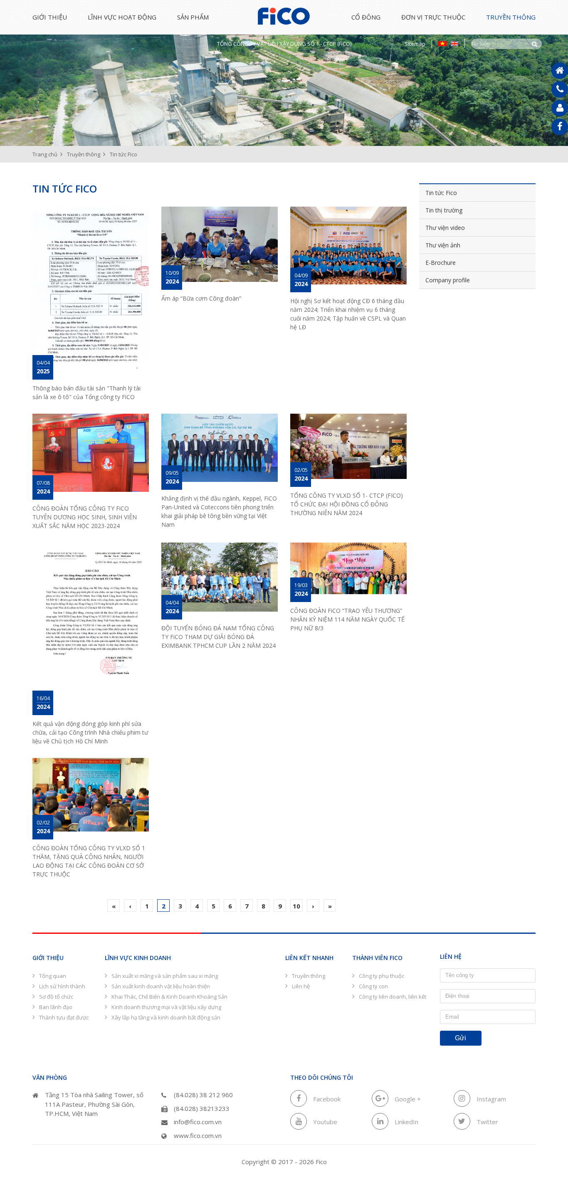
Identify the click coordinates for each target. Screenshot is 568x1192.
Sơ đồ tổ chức (56, 996)
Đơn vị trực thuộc (433, 17)
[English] (454, 43)
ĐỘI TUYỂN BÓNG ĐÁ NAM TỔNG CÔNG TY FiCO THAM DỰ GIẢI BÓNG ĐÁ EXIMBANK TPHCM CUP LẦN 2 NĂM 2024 (218, 636)
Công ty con (373, 986)
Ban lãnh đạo (55, 1007)
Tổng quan (52, 976)
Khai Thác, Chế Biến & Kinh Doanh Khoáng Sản (169, 996)
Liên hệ (301, 986)
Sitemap (415, 43)
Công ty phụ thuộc (381, 976)
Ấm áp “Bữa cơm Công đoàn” (201, 298)
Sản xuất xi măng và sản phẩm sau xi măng (164, 976)
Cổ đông (365, 17)
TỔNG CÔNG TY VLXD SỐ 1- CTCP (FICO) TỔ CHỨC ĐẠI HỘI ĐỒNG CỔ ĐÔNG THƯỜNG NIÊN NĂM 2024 (346, 504)
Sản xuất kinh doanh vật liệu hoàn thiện (160, 986)
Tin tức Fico (441, 193)
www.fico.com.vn (198, 1135)
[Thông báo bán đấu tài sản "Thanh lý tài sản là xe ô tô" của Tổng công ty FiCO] (90, 289)
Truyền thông (511, 17)
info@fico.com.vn (198, 1122)
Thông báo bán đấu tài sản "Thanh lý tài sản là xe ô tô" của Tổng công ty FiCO (86, 392)
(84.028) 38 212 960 (203, 1095)
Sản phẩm (193, 17)
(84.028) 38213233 (202, 1108)
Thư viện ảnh (442, 245)
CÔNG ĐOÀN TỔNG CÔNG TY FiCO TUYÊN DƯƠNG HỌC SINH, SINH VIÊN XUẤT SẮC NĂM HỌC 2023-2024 (84, 517)
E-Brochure (440, 263)
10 (296, 906)
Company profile (447, 280)
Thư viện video (445, 228)
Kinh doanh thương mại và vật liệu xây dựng (166, 1007)
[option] (284, 84)
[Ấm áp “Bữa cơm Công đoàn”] (219, 244)
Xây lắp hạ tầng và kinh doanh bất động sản (165, 1017)
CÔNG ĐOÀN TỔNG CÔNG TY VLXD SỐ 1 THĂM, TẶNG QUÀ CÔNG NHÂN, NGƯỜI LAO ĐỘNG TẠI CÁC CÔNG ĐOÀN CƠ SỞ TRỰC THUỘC (88, 861)
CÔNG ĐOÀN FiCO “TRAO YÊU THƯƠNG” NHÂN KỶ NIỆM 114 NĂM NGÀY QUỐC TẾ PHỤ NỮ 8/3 (347, 619)
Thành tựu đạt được (64, 1017)
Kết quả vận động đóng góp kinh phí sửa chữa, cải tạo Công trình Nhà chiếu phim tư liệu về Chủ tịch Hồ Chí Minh (90, 732)
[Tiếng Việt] (442, 43)
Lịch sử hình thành (62, 986)
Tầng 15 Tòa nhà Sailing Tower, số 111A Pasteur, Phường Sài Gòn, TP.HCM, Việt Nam (94, 1104)
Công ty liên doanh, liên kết (392, 996)
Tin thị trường (443, 210)
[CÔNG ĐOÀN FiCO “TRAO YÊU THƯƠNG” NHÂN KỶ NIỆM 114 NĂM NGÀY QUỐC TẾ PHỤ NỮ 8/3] (348, 568)
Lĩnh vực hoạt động (122, 17)
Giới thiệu (49, 17)
